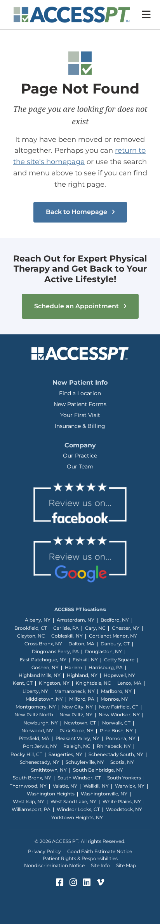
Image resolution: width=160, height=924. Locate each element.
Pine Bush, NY (116, 730)
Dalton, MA (81, 644)
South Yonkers (124, 778)
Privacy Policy (44, 851)
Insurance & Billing (80, 425)
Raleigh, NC (76, 746)
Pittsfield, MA (34, 738)
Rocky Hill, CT (26, 754)
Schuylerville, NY (85, 762)
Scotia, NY (122, 762)
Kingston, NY (54, 683)
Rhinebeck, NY (114, 746)
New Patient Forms (80, 404)
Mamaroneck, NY (74, 691)
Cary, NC (95, 628)
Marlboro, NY (116, 691)
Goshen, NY (45, 667)
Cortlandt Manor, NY (113, 636)
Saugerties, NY (65, 754)
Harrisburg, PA (106, 667)
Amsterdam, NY (75, 620)
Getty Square (119, 660)
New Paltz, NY (75, 714)
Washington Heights (51, 794)
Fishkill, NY (85, 660)
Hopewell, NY (119, 675)
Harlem (73, 667)
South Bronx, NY (32, 778)
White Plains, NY (122, 801)
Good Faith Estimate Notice (99, 851)
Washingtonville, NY (104, 794)
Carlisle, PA (66, 628)
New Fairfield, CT (118, 707)
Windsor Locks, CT (78, 809)
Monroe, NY (114, 699)
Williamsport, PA (31, 809)
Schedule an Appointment (77, 306)
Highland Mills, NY (40, 675)
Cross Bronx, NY (43, 644)
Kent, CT (23, 683)
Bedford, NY (115, 620)
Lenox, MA (129, 683)
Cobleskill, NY (67, 636)
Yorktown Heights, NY (77, 817)
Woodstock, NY (124, 809)
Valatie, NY (65, 786)
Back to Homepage (77, 212)
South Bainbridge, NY (98, 770)
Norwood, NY (37, 730)
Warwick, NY (129, 786)
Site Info (100, 865)
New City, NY (77, 707)
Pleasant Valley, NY (77, 738)
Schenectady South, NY (116, 754)
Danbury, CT (115, 644)
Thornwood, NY (28, 786)
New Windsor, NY (119, 714)
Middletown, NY (44, 699)
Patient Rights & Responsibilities (80, 858)
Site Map (126, 865)
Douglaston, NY (103, 651)
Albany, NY (37, 620)
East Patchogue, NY (43, 660)
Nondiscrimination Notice (54, 865)
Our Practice (80, 455)
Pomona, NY (121, 738)
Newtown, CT (80, 723)
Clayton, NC (31, 636)
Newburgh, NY (40, 723)
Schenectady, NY (39, 762)
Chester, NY (125, 628)
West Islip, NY (28, 801)
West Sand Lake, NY (73, 801)
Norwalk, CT (116, 723)
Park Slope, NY (76, 730)
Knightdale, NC (93, 683)
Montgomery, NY (36, 707)
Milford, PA (81, 699)
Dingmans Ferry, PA (55, 651)
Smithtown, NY (49, 770)
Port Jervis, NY (40, 746)
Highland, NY (82, 675)
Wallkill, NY (96, 786)
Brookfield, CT (30, 628)
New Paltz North (33, 714)
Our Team (80, 466)
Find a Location (80, 393)
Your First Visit (80, 415)
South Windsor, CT (79, 778)
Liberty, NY (35, 691)
